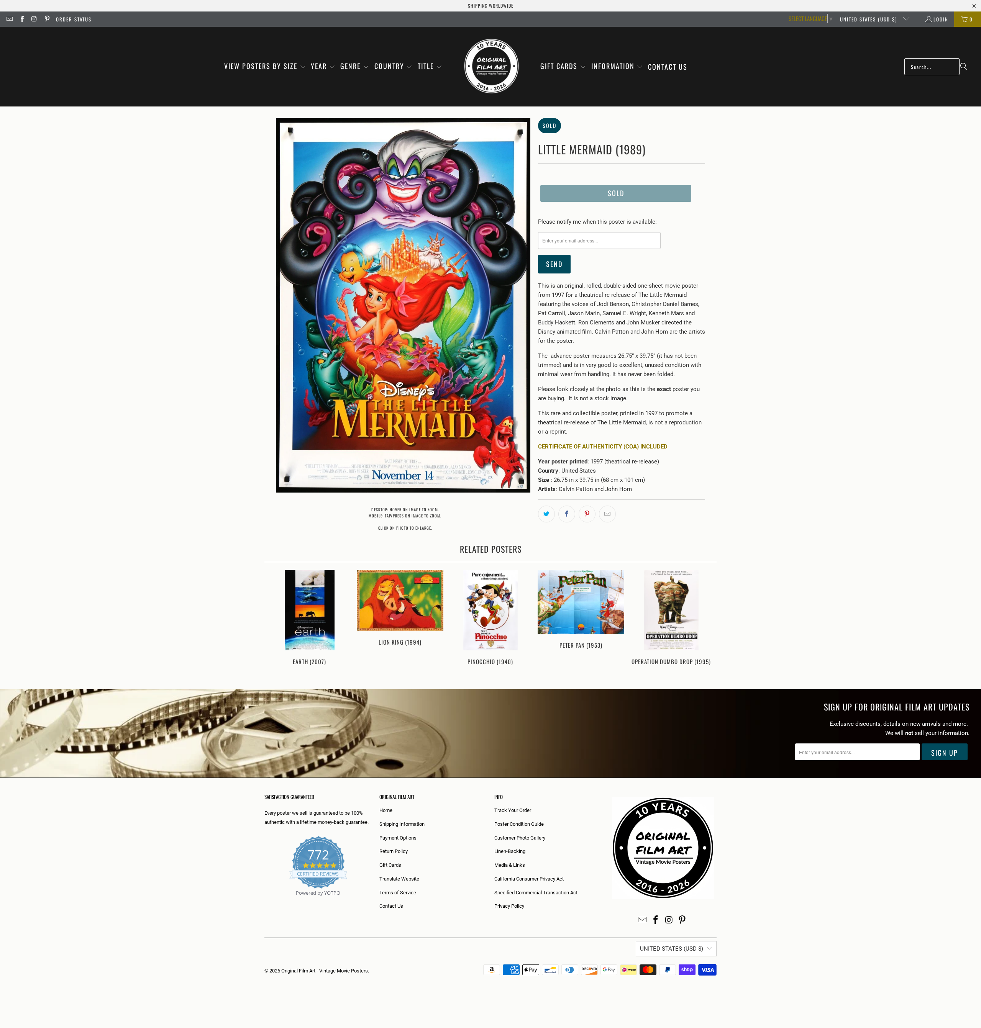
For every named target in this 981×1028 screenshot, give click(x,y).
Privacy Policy (509, 906)
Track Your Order (512, 810)
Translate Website (399, 879)
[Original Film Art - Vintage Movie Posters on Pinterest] (46, 19)
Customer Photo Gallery (519, 838)
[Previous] (275, 622)
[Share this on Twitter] (546, 514)
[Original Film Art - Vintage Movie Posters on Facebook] (21, 19)
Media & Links (509, 865)
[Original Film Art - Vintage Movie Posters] (491, 67)
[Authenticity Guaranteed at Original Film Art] (265, 902)
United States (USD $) (869, 19)
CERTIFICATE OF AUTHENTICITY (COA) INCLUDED (603, 446)
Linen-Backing (509, 851)
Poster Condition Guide (519, 824)
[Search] (963, 66)
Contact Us (391, 906)
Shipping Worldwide (490, 5)
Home (385, 810)
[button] (265, 67)
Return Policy (393, 851)
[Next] (705, 622)
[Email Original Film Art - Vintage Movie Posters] (9, 19)
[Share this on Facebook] (566, 514)
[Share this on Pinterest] (587, 514)
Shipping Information (402, 824)
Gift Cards (390, 865)
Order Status (74, 19)
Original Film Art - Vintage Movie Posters (324, 971)
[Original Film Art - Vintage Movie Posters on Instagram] (34, 19)
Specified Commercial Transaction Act (535, 892)
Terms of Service (397, 892)
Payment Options (398, 838)
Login (940, 19)
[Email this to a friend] (607, 514)
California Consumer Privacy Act (529, 879)
